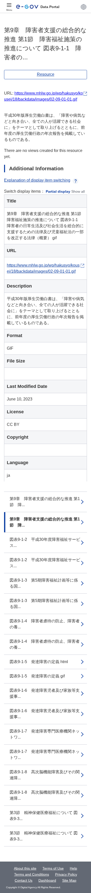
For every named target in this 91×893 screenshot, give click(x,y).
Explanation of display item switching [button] (37, 180)
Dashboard (47, 880)
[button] (83, 7)
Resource (45, 74)
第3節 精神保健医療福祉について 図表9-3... (44, 815)
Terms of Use (53, 868)
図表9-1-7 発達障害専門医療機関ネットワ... (45, 734)
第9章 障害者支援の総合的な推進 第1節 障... (45, 502)
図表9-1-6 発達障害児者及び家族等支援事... (45, 693)
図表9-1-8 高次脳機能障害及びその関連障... (45, 775)
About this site (25, 868)
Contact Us (23, 880)
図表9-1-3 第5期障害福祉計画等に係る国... (44, 583)
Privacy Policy (66, 874)
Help (73, 868)
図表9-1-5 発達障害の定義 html (39, 662)
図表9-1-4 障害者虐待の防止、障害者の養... (45, 624)
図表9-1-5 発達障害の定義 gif (37, 676)
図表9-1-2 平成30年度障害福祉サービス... (45, 542)
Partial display (58, 191)
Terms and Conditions (31, 874)
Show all (78, 191)
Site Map (69, 880)
